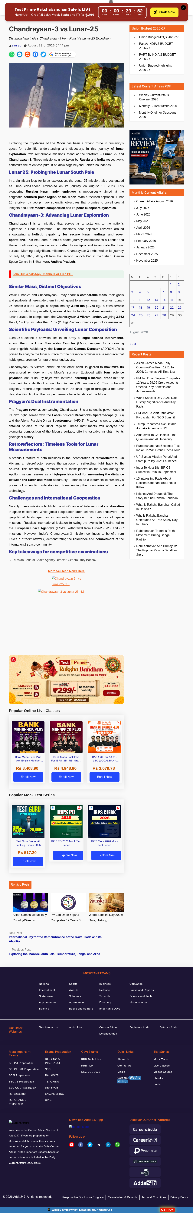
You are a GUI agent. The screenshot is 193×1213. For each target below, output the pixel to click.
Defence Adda (108, 1033)
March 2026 (144, 234)
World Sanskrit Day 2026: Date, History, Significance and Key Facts (157, 402)
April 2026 (143, 227)
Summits (104, 996)
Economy (105, 1002)
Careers (129, 1079)
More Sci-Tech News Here (66, 571)
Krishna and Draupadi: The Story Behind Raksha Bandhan (157, 496)
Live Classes (162, 1065)
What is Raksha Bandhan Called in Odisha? (158, 507)
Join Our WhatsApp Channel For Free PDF (43, 274)
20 (156, 307)
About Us (123, 1059)
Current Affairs (108, 1027)
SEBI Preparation (20, 1075)
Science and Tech (140, 996)
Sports (73, 983)
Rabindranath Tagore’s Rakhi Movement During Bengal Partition (155, 535)
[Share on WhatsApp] (12, 54)
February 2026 (146, 240)
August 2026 (154, 201)
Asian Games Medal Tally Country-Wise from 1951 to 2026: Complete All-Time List (155, 367)
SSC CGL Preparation (22, 1087)
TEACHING (52, 1081)
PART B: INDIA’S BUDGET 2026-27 (157, 57)
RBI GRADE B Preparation (18, 1101)
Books (157, 1083)
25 (141, 315)
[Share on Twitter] (43, 54)
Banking (44, 1008)
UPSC (49, 1099)
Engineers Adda (139, 1027)
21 (163, 307)
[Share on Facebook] (35, 54)
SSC (48, 1069)
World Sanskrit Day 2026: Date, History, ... (106, 917)
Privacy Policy (179, 1197)
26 (149, 315)
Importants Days (109, 1008)
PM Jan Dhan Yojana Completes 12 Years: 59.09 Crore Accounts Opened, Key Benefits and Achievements (158, 385)
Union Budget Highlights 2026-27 (155, 67)
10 (132, 300)
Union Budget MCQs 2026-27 (159, 37)
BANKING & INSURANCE (53, 1061)
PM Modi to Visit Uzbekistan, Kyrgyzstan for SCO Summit (155, 415)
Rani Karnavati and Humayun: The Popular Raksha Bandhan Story (156, 550)
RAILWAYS (51, 1075)
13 (156, 300)
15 (171, 300)
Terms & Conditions (154, 1197)
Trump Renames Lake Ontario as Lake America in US (156, 426)
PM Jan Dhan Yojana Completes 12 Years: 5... (67, 917)
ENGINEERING (54, 1093)
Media (121, 1071)
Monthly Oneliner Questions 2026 (157, 114)
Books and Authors (81, 1008)
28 (164, 315)
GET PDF (167, 1209)
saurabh (17, 45)
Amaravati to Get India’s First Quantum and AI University (155, 437)
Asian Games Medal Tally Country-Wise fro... (30, 917)
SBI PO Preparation (21, 1062)
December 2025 (147, 254)
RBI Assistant (17, 1093)
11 (140, 300)
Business (105, 983)
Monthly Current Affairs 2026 (158, 106)
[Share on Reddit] (27, 54)
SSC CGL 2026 (90, 1071)
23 (180, 307)
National (44, 983)
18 (140, 307)
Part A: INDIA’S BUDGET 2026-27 (156, 46)
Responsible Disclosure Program (83, 1197)
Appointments (47, 1002)
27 (156, 315)
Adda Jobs (76, 1027)
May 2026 (142, 221)
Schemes (75, 996)
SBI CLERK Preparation (24, 1069)
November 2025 (147, 260)
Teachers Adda (48, 1027)
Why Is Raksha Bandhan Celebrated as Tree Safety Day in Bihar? (157, 520)
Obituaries (135, 983)
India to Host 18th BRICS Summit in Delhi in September (156, 470)
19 (148, 307)
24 (133, 315)
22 (172, 307)
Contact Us (124, 1065)
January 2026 (145, 247)
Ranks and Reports (141, 989)
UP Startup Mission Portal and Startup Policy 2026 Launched (156, 459)
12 (148, 300)
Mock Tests (161, 1059)
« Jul (132, 343)
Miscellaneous (138, 1002)
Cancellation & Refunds (122, 1197)
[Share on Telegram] (19, 54)
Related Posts (20, 884)
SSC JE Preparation (21, 1081)
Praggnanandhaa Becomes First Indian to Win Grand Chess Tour (158, 448)
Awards (74, 989)
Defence (104, 989)
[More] (111, 2)
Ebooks (158, 1077)
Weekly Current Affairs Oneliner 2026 (154, 97)
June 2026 (143, 214)
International (47, 989)
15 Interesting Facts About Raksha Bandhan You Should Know (156, 483)
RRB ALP (87, 1065)
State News (46, 996)
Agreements (76, 1002)
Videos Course (163, 1071)
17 (132, 307)
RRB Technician (91, 1059)
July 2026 (142, 208)
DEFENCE (51, 1087)
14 (163, 300)
